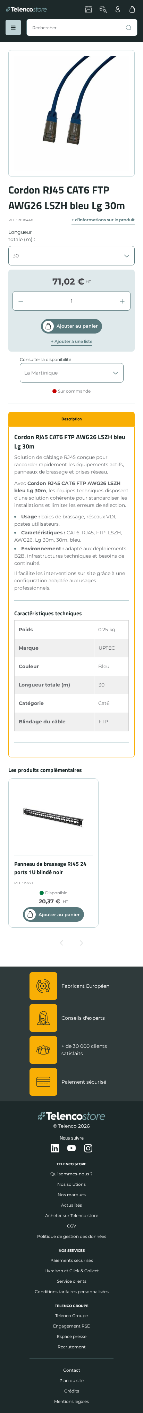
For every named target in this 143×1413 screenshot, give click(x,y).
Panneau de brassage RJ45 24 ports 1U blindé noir (50, 868)
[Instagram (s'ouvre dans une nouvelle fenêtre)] (88, 1148)
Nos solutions (71, 1184)
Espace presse (71, 1336)
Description (71, 419)
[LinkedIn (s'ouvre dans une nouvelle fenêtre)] (55, 1148)
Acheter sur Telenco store (71, 1215)
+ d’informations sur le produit (103, 219)
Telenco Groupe (71, 1315)
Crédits (71, 1391)
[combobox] (81, 27)
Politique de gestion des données (71, 1236)
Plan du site (71, 1380)
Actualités (71, 1205)
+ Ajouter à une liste (71, 341)
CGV (71, 1226)
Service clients (71, 1281)
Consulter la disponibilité (45, 359)
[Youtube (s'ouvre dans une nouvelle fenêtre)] (71, 1148)
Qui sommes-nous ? (71, 1173)
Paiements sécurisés (71, 1260)
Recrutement (72, 1346)
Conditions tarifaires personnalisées (72, 1291)
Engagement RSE (71, 1326)
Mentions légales (71, 1401)
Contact (71, 1370)
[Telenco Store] (26, 9)
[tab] (71, 419)
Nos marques (72, 1194)
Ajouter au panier (77, 326)
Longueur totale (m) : (21, 236)
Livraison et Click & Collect (71, 1270)
